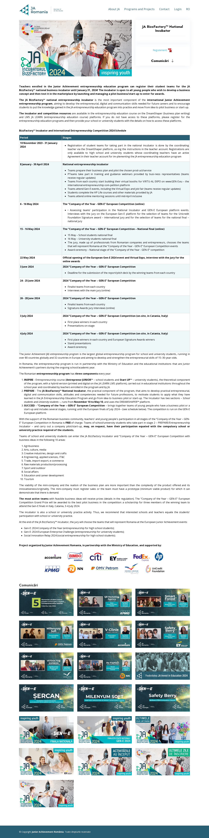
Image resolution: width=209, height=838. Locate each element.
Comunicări (161, 61)
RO (188, 9)
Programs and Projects (139, 9)
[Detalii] (70, 606)
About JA (114, 9)
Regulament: (160, 50)
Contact (164, 9)
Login (177, 9)
